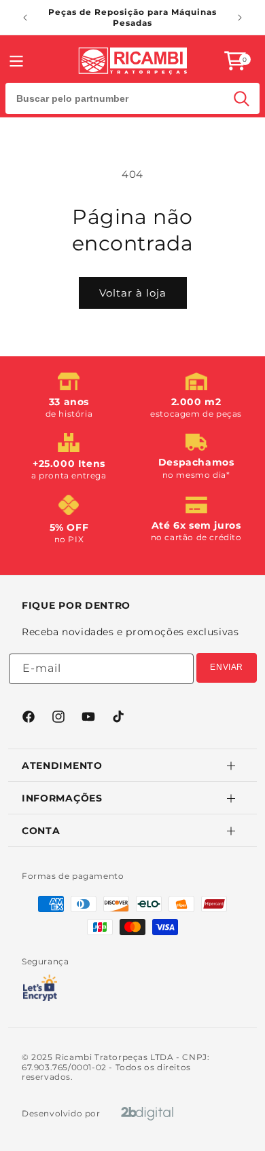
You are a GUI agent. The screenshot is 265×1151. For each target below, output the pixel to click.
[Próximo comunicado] (240, 18)
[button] (235, 61)
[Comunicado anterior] (25, 18)
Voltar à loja (132, 292)
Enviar (226, 667)
